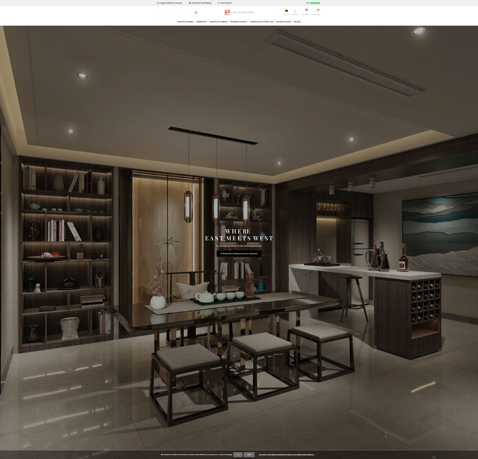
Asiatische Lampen (218, 22)
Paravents (202, 22)
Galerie (297, 22)
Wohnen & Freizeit (238, 22)
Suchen (196, 13)
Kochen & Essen (283, 22)
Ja (238, 455)
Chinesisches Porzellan (261, 22)
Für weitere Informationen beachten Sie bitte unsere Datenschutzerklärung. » (287, 455)
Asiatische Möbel (185, 22)
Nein (249, 455)
